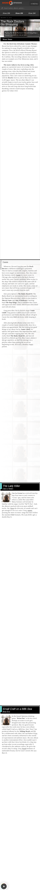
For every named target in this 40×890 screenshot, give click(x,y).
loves (12, 508)
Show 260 (32, 13)
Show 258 (6, 13)
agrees (29, 510)
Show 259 (19, 13)
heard (24, 748)
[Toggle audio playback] (4, 886)
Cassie (18, 275)
